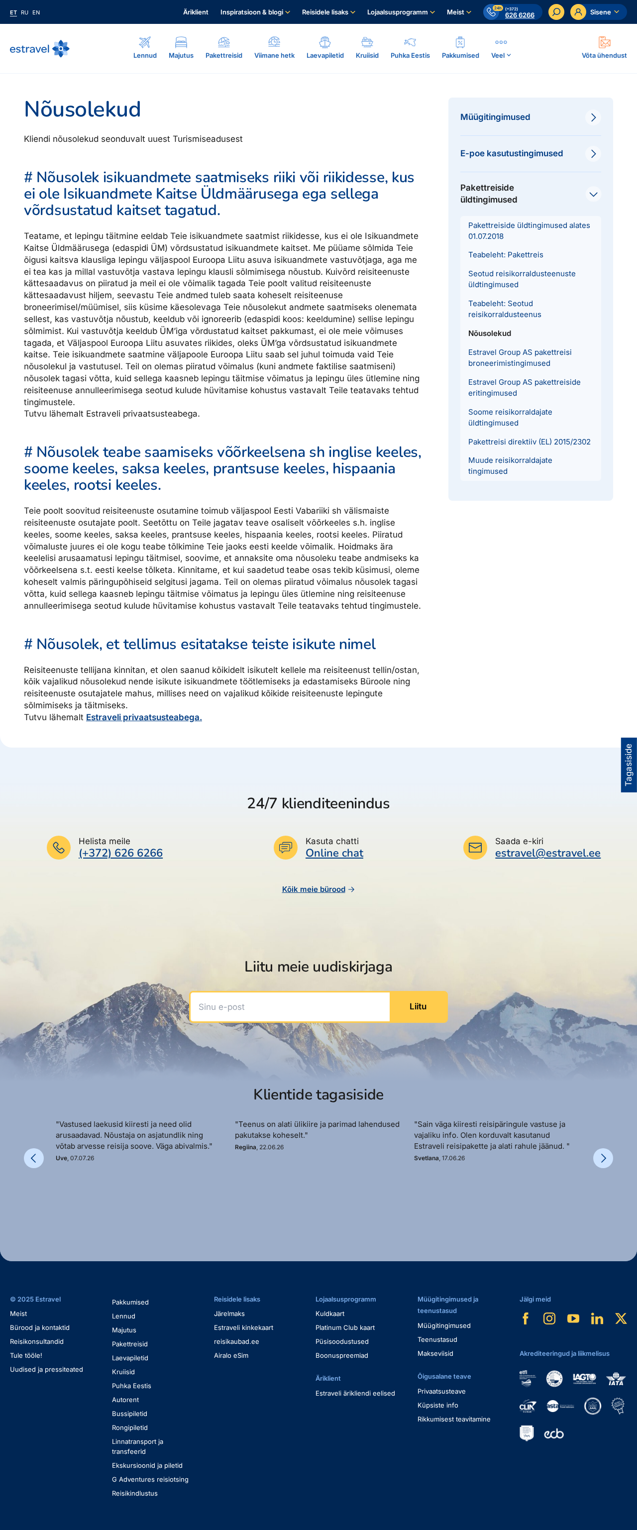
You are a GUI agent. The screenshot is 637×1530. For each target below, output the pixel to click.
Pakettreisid (130, 1344)
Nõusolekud (489, 333)
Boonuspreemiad (342, 1355)
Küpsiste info (438, 1405)
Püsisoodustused (342, 1341)
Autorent (125, 1400)
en (36, 12)
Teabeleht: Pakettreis (505, 254)
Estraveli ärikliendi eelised (355, 1393)
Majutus (124, 1330)
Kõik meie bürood (313, 889)
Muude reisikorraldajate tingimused (510, 465)
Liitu (418, 1006)
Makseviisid (435, 1353)
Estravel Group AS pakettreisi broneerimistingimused (520, 357)
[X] (621, 1318)
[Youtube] (573, 1318)
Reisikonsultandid (37, 1341)
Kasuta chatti (332, 841)
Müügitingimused (444, 1325)
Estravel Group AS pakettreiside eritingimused (524, 387)
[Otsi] (556, 12)
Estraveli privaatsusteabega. (144, 717)
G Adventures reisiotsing (150, 1479)
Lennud (123, 1316)
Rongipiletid (130, 1427)
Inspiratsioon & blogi (251, 12)
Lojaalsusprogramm (397, 12)
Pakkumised (130, 1302)
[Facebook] (525, 1318)
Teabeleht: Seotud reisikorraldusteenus (504, 309)
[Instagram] (549, 1318)
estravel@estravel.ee (548, 853)
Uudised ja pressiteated (46, 1369)
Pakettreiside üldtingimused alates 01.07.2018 (529, 230)
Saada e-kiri (519, 841)
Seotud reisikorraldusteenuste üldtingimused (522, 279)
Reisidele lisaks (325, 12)
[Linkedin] (597, 1318)
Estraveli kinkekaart (243, 1327)
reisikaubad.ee (236, 1341)
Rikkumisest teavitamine (454, 1419)
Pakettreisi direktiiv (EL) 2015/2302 (529, 441)
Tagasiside (629, 765)
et (13, 12)
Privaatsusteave (442, 1391)
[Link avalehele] (40, 49)
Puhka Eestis (131, 1386)
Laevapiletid (130, 1358)
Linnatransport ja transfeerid (137, 1446)
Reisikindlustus (135, 1493)
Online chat (334, 853)
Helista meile (104, 841)
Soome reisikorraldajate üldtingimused (510, 417)
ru (24, 12)
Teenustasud (437, 1339)
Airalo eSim (231, 1355)
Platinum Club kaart (345, 1327)
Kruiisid (123, 1372)
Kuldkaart (330, 1313)
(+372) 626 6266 (121, 853)
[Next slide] (603, 1158)
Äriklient (196, 12)
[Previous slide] (34, 1158)
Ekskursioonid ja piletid (147, 1465)
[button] (60, 1197)
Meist (455, 12)
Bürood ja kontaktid (40, 1327)
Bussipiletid (129, 1414)
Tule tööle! (26, 1355)
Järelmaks (229, 1313)
